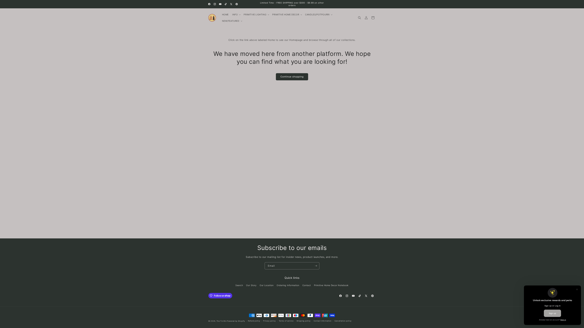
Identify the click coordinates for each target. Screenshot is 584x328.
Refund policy (254, 321)
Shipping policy (304, 321)
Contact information (322, 321)
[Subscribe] (316, 265)
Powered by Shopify (236, 321)
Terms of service (286, 321)
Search (239, 285)
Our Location (266, 285)
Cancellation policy (342, 321)
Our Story (251, 285)
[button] (236, 14)
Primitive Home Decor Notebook (331, 285)
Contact (306, 285)
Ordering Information (288, 285)
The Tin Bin (221, 321)
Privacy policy (269, 321)
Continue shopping (292, 76)
